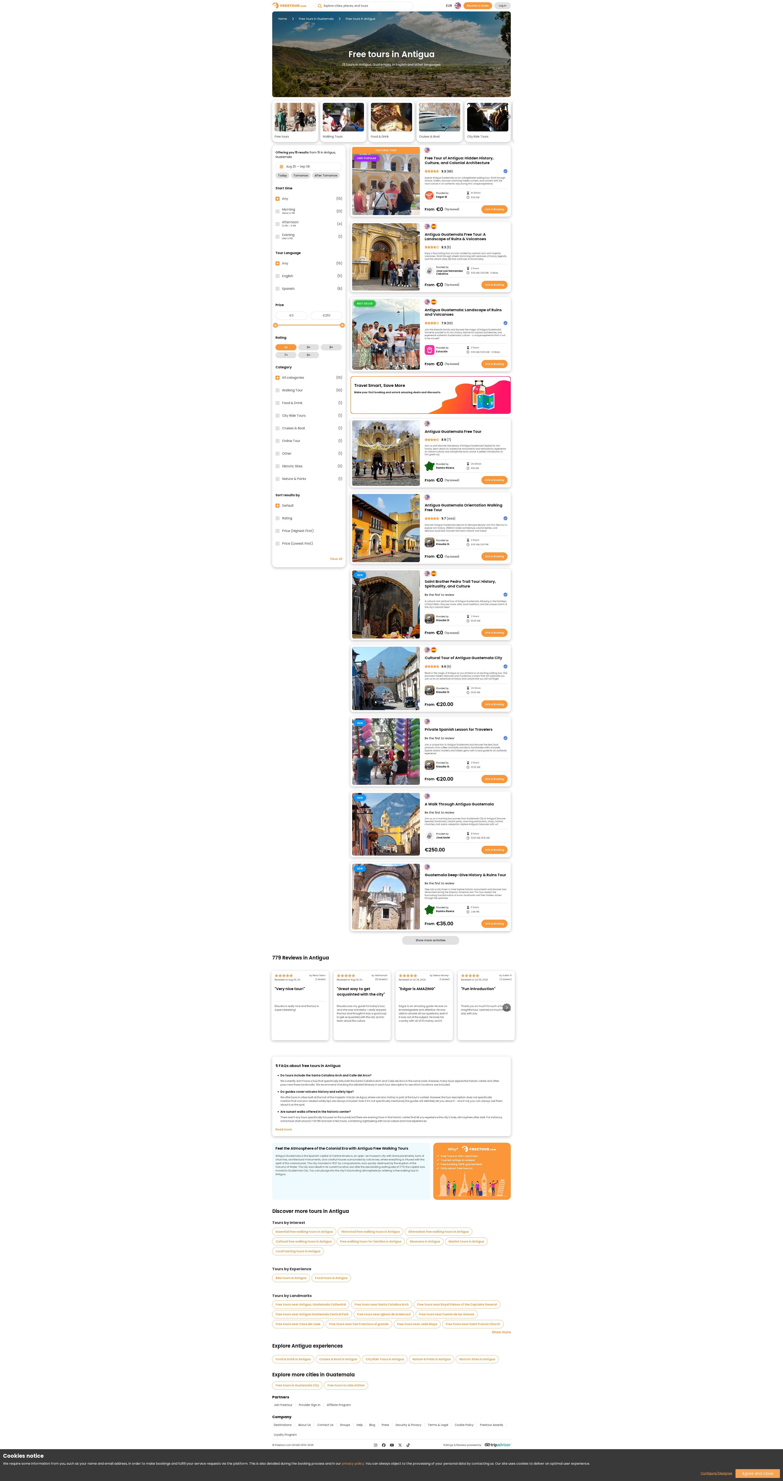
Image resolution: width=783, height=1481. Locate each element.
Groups (345, 1425)
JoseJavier (443, 837)
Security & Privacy (408, 1425)
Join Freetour (283, 1405)
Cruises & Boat (312, 428)
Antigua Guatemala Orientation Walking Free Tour (463, 507)
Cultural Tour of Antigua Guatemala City (463, 658)
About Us (304, 1425)
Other (312, 454)
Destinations (283, 1425)
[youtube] (391, 1445)
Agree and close (757, 1473)
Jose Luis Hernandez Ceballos (449, 272)
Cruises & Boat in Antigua (338, 1359)
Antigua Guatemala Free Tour (453, 431)
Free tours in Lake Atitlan (346, 1385)
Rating (287, 518)
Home (282, 19)
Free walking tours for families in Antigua (370, 1241)
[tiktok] (408, 1445)
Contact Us (325, 1425)
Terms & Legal (438, 1425)
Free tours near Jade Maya (417, 1324)
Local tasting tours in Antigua (298, 1251)
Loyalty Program (285, 1435)
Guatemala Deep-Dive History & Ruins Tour (465, 875)
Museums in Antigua (425, 1241)
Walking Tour (312, 390)
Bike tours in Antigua (291, 1278)
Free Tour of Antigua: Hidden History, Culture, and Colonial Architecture (459, 160)
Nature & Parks (312, 479)
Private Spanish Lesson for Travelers (458, 729)
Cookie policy (464, 1425)
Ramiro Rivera (445, 467)
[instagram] (375, 1445)
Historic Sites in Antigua (477, 1359)
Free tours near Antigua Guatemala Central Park (312, 1314)
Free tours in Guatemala (316, 19)
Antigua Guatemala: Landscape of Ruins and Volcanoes (463, 312)
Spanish (312, 289)
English (312, 276)
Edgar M (441, 196)
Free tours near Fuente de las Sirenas (446, 1314)
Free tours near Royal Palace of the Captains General (457, 1304)
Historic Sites (312, 466)
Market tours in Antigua (466, 1241)
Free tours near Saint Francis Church (473, 1324)
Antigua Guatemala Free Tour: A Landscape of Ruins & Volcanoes (455, 236)
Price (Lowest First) (297, 544)
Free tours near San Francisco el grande (359, 1324)
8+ (331, 347)
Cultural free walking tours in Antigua (304, 1241)
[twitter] (400, 1445)
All (286, 347)
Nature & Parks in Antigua (432, 1359)
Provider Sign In (309, 1405)
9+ (309, 347)
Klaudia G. (443, 544)
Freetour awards (491, 1425)
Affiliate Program (339, 1405)
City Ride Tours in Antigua (385, 1359)
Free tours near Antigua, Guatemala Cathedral (311, 1304)
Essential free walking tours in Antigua (304, 1232)
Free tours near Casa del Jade (298, 1324)
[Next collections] (507, 116)
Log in (502, 5)
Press (385, 1425)
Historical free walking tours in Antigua (370, 1232)
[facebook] (383, 1445)
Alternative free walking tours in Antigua (438, 1232)
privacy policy (353, 1463)
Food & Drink (312, 403)
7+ (286, 355)
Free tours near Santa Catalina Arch (382, 1304)
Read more (283, 1129)
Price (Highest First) (298, 531)
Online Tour (312, 441)
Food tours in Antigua (331, 1278)
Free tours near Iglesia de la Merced (383, 1314)
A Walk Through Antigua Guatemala (459, 804)
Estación (442, 351)
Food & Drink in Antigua (293, 1359)
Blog (372, 1425)
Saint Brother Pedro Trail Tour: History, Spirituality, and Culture (460, 583)
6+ (309, 355)
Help (360, 1425)
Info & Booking (494, 209)
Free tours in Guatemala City (297, 1385)
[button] (295, 121)
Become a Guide (478, 5)
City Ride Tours (312, 416)
